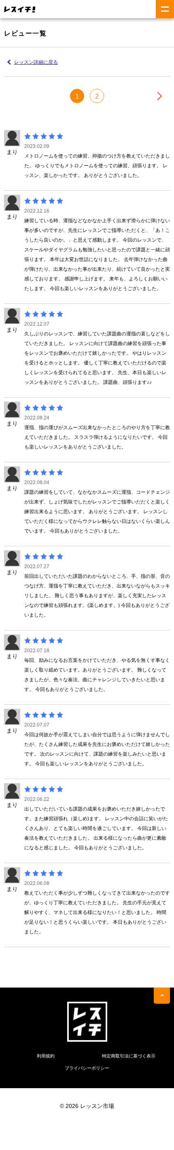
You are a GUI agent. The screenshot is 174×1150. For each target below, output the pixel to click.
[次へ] (159, 96)
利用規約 (46, 1055)
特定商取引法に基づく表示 (128, 1055)
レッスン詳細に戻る (36, 62)
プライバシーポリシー (87, 1068)
